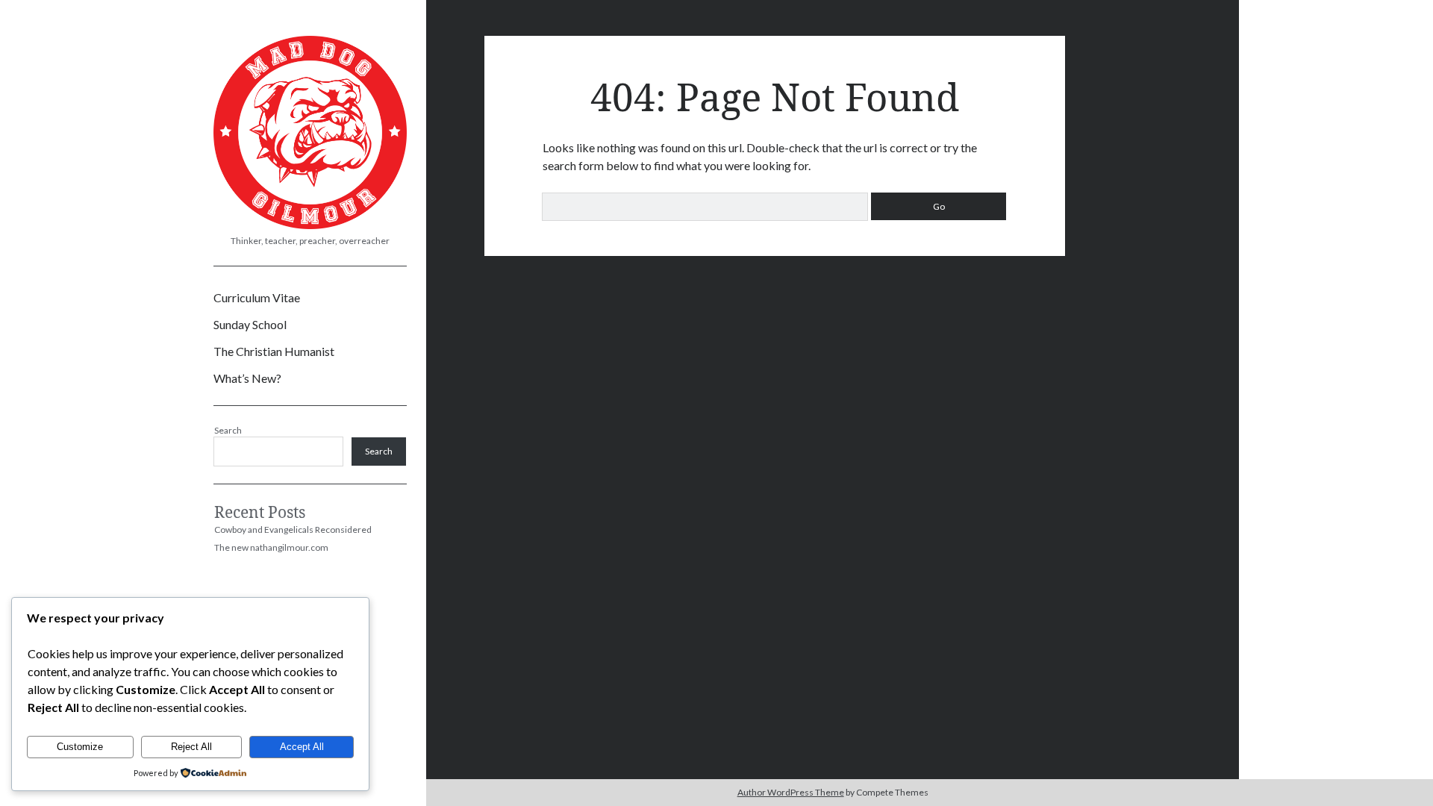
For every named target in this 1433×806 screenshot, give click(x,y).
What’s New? (247, 378)
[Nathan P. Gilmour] (310, 224)
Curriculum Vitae (256, 297)
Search (228, 430)
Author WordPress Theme (790, 792)
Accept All (302, 746)
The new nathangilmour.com (271, 547)
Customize (80, 746)
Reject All (191, 746)
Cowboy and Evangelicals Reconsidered (293, 529)
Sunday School (250, 324)
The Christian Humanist (273, 351)
